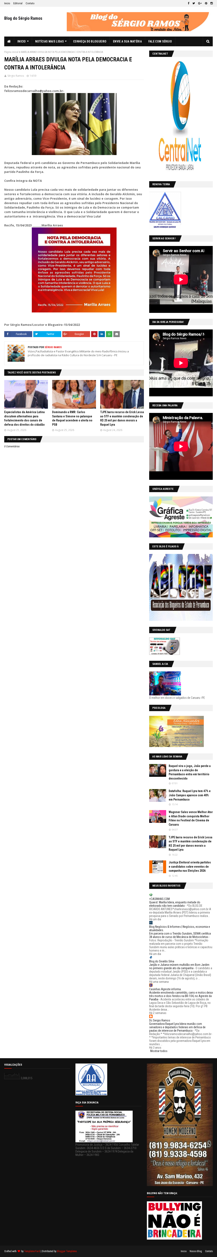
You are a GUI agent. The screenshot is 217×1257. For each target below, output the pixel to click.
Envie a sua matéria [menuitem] (127, 41)
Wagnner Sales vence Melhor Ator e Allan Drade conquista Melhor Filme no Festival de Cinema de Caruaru (191, 818)
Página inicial (11, 52)
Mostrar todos (158, 1051)
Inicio (7, 3)
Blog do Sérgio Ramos (23, 18)
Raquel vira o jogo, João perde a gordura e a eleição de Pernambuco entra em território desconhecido (190, 772)
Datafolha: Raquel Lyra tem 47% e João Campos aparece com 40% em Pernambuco (190, 795)
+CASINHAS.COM (159, 899)
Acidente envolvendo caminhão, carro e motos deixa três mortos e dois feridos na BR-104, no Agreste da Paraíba (181, 996)
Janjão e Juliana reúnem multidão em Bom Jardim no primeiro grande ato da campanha (179, 966)
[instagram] (211, 3)
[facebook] (188, 3)
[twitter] (193, 3)
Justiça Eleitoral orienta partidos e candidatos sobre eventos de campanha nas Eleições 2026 (190, 866)
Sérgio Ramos (15, 76)
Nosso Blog (196, 1251)
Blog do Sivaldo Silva (161, 961)
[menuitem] (9, 41)
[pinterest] (206, 3)
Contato (30, 3)
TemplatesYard (32, 1251)
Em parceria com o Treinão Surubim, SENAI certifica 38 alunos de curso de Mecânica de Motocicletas (180, 935)
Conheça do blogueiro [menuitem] (89, 41)
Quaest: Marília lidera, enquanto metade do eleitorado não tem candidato (174, 904)
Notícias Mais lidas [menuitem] (49, 41)
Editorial (17, 3)
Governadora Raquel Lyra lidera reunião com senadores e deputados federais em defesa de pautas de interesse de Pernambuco (177, 1027)
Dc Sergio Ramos (159, 1020)
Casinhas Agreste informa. (165, 989)
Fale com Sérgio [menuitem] (160, 41)
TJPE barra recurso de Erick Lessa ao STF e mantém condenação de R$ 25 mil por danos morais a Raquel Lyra (190, 844)
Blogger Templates (67, 1251)
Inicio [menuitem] (21, 41)
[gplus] (200, 3)
